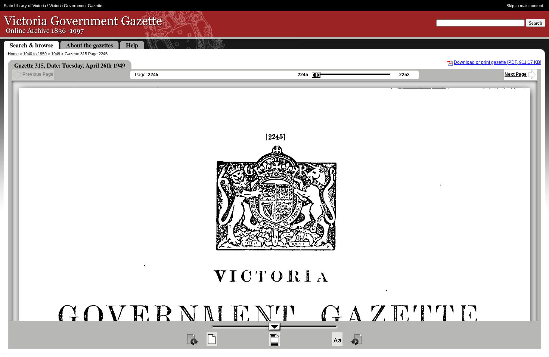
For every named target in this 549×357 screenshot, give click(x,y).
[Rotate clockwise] (192, 339)
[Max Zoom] (337, 339)
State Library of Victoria (25, 5)
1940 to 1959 (35, 54)
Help (132, 45)
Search (535, 22)
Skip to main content (524, 5)
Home (13, 54)
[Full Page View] (211, 339)
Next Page (516, 74)
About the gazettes (89, 45)
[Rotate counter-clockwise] (357, 339)
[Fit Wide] (274, 339)
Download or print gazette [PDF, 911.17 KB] (497, 62)
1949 (55, 54)
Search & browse (31, 45)
